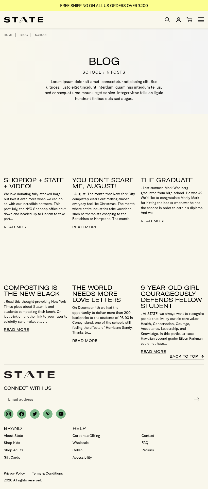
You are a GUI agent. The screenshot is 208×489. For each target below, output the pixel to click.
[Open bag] (189, 19)
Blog (24, 35)
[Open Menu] (201, 19)
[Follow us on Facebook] (22, 414)
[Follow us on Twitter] (35, 414)
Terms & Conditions (47, 473)
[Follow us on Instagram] (8, 414)
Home (8, 35)
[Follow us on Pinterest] (48, 414)
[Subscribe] (197, 399)
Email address (20, 399)
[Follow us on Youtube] (61, 414)
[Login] (178, 19)
